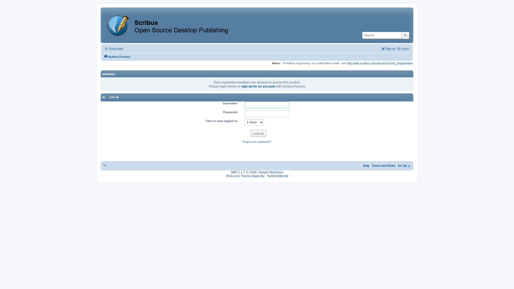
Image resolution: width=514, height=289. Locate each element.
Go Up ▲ (404, 165)
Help (366, 165)
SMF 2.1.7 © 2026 (243, 172)
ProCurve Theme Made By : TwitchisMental (257, 176)
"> (104, 165)
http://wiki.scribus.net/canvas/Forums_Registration (380, 63)
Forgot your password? (257, 141)
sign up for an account (258, 86)
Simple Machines (271, 172)
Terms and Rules (383, 165)
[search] (405, 35)
